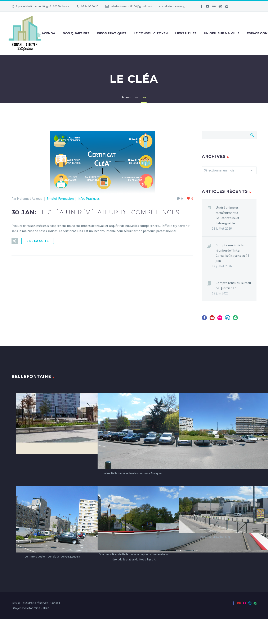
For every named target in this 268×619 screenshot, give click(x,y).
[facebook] (204, 319)
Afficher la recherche (251, 135)
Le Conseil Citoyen (151, 33)
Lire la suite (38, 241)
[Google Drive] (226, 6)
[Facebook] (201, 6)
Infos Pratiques (111, 33)
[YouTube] (208, 6)
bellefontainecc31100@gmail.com (131, 6)
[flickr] (219, 319)
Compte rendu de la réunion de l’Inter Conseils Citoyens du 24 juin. (232, 253)
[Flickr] (214, 6)
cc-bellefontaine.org (172, 6)
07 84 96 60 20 (89, 6)
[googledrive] (235, 319)
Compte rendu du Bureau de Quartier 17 (233, 285)
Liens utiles (185, 33)
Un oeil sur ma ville (221, 33)
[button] (15, 241)
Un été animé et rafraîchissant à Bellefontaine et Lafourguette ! (228, 215)
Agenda (48, 33)
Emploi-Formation (60, 198)
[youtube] (212, 319)
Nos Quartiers (76, 33)
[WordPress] (220, 6)
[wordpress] (227, 319)
